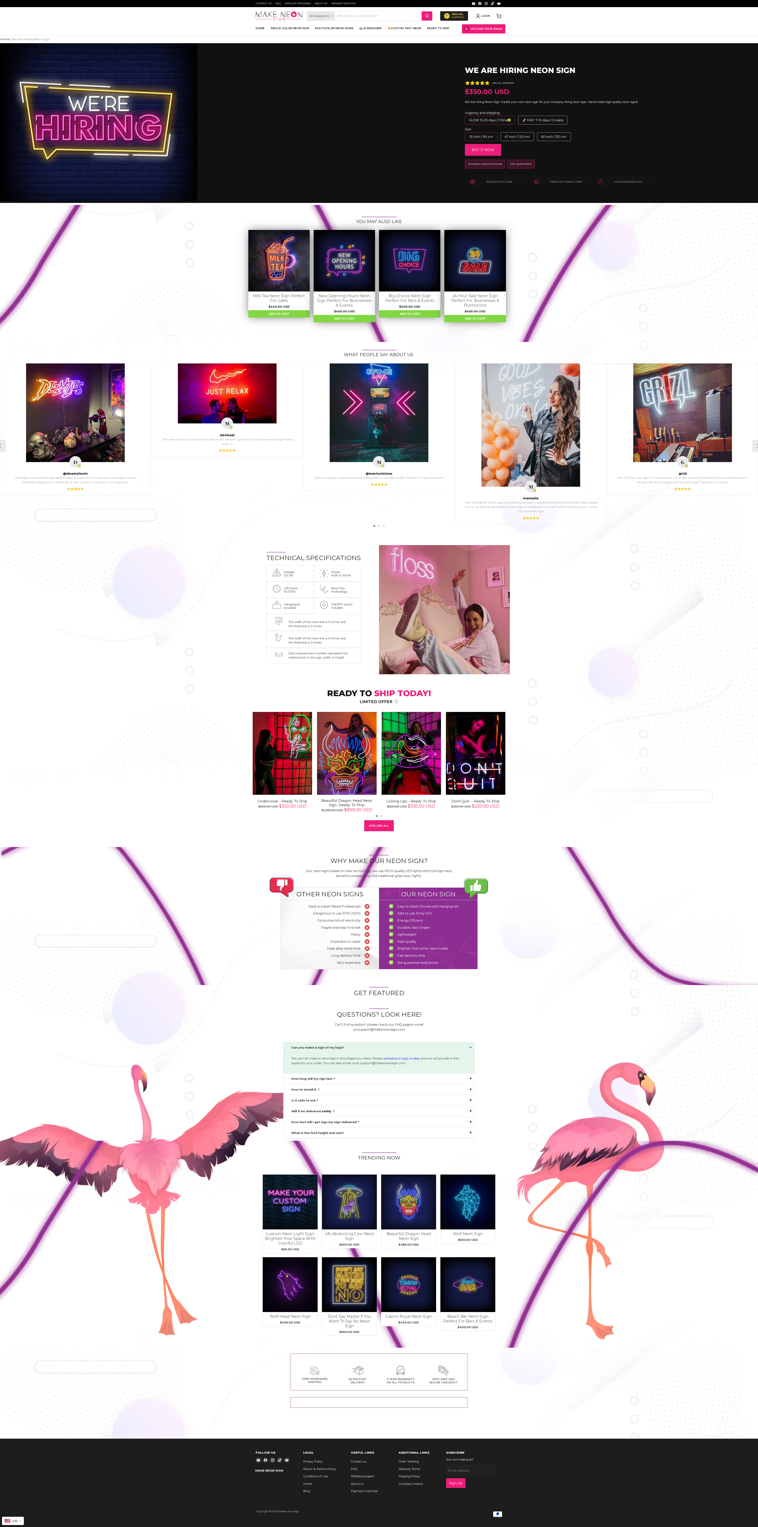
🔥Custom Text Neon (404, 28)
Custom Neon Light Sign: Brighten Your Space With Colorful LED (290, 1238)
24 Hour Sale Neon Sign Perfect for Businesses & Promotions (475, 300)
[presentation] (245, 765)
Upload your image (486, 29)
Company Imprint (411, 1484)
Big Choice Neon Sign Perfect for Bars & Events (409, 298)
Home (260, 28)
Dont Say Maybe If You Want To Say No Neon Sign (349, 1321)
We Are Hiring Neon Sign (520, 70)
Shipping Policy (409, 1476)
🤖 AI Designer (370, 28)
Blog (306, 1491)
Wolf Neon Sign (468, 1233)
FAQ (278, 3)
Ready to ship (438, 28)
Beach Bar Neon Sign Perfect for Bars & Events (468, 1318)
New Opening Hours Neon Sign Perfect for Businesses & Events (344, 300)
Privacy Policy (313, 1461)
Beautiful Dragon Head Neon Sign (409, 1236)
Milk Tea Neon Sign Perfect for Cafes (279, 298)
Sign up (455, 1483)
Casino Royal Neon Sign (409, 1316)
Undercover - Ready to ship (282, 801)
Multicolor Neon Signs (334, 28)
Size (468, 129)
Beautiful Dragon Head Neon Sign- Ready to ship (346, 803)
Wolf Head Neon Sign (290, 1316)
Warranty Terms (409, 1469)
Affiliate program (298, 3)
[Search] (427, 16)
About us (321, 3)
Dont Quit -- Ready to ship (475, 801)
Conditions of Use (315, 1476)
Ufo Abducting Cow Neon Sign (349, 1236)
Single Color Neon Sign (289, 28)
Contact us (264, 3)
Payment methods (343, 3)
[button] (374, 526)
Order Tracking (409, 1461)
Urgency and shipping (482, 113)
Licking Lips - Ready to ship (411, 801)
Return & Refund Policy (319, 1469)
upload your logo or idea (400, 1058)
